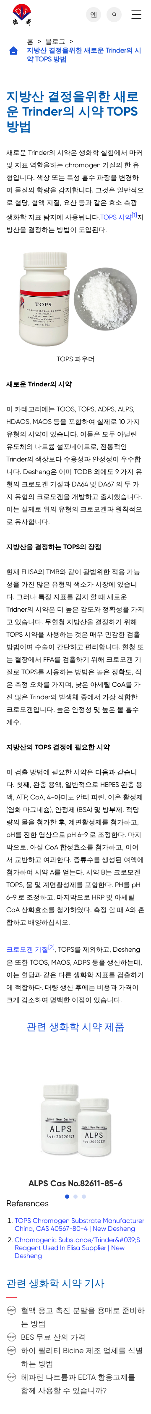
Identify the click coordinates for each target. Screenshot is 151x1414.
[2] (51, 947)
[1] (134, 215)
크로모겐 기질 (27, 950)
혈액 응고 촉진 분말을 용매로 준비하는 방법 (83, 1317)
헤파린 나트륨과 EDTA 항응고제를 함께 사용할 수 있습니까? (78, 1384)
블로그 (55, 41)
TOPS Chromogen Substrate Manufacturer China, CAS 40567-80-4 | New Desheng (79, 1225)
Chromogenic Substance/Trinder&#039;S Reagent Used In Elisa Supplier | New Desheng (77, 1248)
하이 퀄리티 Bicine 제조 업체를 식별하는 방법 (82, 1357)
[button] (67, 1197)
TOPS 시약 (116, 217)
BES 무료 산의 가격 (53, 1337)
